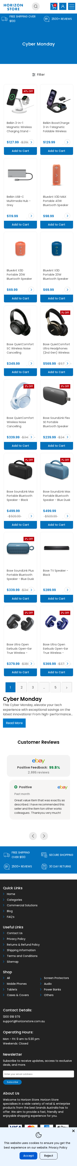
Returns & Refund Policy (23, 944)
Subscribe (12, 1082)
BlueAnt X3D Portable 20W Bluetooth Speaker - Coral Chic (19, 274)
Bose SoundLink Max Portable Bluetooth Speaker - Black (20, 496)
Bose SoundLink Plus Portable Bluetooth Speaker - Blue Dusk (20, 575)
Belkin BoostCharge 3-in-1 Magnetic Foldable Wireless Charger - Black (56, 127)
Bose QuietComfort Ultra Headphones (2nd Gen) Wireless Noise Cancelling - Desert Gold (56, 348)
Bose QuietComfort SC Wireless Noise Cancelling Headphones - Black (20, 348)
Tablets (12, 989)
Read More (14, 723)
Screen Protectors (56, 978)
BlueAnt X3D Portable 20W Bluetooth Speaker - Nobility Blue (55, 274)
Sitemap (13, 961)
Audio (48, 984)
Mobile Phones (17, 984)
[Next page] (67, 687)
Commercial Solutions (22, 905)
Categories (14, 900)
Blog (10, 911)
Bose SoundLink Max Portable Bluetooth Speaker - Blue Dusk (56, 496)
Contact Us (15, 933)
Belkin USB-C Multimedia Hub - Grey (19, 201)
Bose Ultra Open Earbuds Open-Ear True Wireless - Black (19, 648)
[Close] (73, 1131)
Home (11, 894)
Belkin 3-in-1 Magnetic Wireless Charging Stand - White (19, 127)
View (31, 142)
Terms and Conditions (22, 956)
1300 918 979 (11, 1017)
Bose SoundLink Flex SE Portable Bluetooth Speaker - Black (56, 422)
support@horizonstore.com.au (24, 1021)
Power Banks (52, 989)
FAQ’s (10, 917)
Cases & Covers (18, 995)
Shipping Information (21, 950)
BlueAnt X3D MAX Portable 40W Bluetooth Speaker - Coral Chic (55, 201)
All (8, 978)
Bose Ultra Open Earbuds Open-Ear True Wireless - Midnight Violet (55, 648)
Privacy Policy (16, 939)
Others (49, 995)
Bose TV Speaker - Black (55, 573)
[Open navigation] (71, 6)
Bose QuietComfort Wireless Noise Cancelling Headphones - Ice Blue (20, 422)
